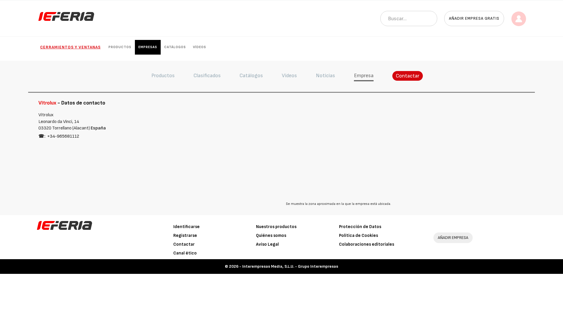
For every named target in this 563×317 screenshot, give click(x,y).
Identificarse (186, 227)
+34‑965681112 (63, 136)
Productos (119, 47)
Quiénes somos (271, 235)
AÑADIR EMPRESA (453, 237)
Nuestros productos (276, 227)
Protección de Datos (360, 227)
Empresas (147, 47)
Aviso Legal (267, 244)
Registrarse (185, 235)
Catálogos (175, 47)
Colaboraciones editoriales (366, 244)
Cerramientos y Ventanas (70, 47)
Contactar (407, 76)
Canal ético (185, 253)
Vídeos (199, 47)
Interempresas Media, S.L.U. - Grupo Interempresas (290, 266)
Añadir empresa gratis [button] (474, 18)
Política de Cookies (358, 235)
